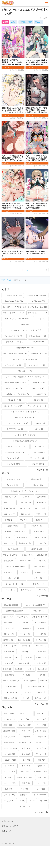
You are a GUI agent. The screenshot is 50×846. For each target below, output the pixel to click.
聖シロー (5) (9, 634)
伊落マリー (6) (37, 526)
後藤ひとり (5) (39, 566)
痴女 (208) (26, 754)
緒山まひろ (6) (40, 537)
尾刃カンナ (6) (39, 532)
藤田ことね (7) (40, 508)
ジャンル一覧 (42, 812)
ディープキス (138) (24, 777)
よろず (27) (40, 319)
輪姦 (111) (9, 789)
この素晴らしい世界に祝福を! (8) (16, 394)
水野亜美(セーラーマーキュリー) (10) (25, 491)
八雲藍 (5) (25, 572)
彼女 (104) (24, 795)
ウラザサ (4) (9, 652)
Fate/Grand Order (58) (14, 301)
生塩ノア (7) (25, 508)
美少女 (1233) (25, 713)
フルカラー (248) (10, 748)
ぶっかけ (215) (10, 754)
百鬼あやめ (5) (27, 555)
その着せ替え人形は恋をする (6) (25, 441)
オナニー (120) (10, 783)
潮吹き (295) (9, 742)
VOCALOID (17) (38, 342)
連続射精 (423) (9, 731)
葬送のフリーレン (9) (14, 388)
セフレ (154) (9, 766)
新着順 (5, 22)
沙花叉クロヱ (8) (25, 502)
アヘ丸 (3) (27, 675)
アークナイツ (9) (39, 383)
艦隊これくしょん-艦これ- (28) (17, 319)
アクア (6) (24, 520)
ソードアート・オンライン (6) (16, 423)
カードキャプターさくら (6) (25, 435)
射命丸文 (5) (8, 561)
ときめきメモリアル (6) (14, 464)
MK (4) (17, 657)
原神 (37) (6, 307)
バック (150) (24, 772)
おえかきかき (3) (40, 663)
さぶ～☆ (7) (23, 622)
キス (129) (42, 777)
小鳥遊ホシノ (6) (25, 543)
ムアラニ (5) (41, 561)
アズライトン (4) (10, 646)
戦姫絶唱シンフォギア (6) (15, 452)
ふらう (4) (28, 657)
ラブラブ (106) (9, 795)
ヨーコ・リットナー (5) (15, 584)
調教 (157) (42, 760)
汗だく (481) (41, 725)
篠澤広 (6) (9, 520)
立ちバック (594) (25, 725)
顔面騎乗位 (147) (40, 772)
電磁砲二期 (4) (41, 657)
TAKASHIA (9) (38, 611)
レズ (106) (41, 789)
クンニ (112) (41, 783)
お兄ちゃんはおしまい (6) (15, 446)
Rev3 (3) (41, 692)
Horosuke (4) (41, 646)
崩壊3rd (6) (40, 423)
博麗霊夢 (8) (41, 502)
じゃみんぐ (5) (41, 640)
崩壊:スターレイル (8, 259)
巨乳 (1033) (41, 713)
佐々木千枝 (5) (26, 590)
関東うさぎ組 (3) (10, 698)
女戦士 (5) (38, 578)
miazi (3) (43, 681)
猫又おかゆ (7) (9, 514)
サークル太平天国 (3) (11, 681)
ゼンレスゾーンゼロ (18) (13, 336)
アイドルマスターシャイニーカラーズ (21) (25, 330)
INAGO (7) (8, 622)
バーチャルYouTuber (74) (36, 295)
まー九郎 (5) (41, 634)
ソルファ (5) (25, 634)
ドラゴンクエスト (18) (37, 336)
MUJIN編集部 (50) (11, 605)
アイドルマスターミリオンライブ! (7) (25, 412)
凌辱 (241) (26, 748)
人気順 (13, 22)
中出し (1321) (9, 713)
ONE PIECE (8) (38, 388)
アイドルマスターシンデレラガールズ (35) (31, 307)
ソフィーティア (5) (10, 555)
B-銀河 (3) (7, 669)
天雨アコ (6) (8, 543)
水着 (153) (26, 766)
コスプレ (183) (10, 760)
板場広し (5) (8, 640)
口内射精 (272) (25, 742)
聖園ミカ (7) (41, 514)
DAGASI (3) (42, 669)
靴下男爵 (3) (10, 675)
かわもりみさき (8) (39, 617)
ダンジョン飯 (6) (12, 458)
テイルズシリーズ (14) (13, 365)
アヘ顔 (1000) (9, 719)
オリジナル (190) (13, 479)
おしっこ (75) (25, 806)
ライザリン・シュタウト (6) (15, 532)
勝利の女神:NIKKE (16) (25, 348)
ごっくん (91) (8, 801)
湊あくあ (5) (42, 555)
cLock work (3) (11, 692)
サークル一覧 (42, 704)
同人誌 (9, 280)
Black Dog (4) (26, 652)
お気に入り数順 (25, 22)
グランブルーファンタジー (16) (15, 353)
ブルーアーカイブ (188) (13, 295)
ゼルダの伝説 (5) (38, 464)
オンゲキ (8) (38, 400)
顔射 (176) (27, 760)
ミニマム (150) (9, 772)
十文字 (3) (30, 669)
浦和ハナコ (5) (40, 572)
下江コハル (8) (26, 497)
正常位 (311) (26, 737)
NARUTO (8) (41, 394)
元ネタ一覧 (43, 470)
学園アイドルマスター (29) (13, 313)
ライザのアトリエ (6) (15, 429)
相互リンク (6, 831)
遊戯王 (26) (25, 324)
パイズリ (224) (40, 748)
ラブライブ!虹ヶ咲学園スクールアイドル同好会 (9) (25, 377)
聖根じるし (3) (40, 698)
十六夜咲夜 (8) (9, 508)
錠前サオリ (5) (38, 584)
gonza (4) (26, 646)
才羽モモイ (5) (9, 590)
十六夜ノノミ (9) (9, 497)
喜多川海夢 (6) (22, 537)
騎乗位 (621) (8, 725)
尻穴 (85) (43, 801)
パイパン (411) (25, 731)
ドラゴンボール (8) (14, 400)
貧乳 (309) (42, 737)
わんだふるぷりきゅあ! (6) (25, 417)
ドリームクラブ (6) (36, 458)
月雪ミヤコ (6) (13, 526)
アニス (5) (42, 590)
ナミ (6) (7, 537)
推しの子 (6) (39, 446)
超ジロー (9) (8, 617)
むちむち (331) (10, 737)
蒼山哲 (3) (19, 669)
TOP (3, 280)
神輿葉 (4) (42, 652)
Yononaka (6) (40, 622)
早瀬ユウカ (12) (37, 479)
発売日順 (38, 22)
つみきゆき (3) (23, 663)
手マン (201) (41, 754)
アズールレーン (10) (25, 371)
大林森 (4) (7, 657)
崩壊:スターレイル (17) (14, 342)
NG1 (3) (42, 675)
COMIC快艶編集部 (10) (14, 611)
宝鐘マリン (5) (9, 572)
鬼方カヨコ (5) (13, 549)
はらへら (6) (26, 628)
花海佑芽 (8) (42, 497)
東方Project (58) (38, 301)
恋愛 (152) (41, 766)
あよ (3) (27, 692)
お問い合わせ (7, 821)
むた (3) (26, 698)
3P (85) (32, 801)
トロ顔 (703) (41, 719)
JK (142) (7, 777)
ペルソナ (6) (38, 429)
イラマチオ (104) (39, 795)
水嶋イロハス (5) (24, 640)
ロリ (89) (21, 801)
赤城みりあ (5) (37, 549)
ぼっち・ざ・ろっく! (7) (13, 406)
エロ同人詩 (5, 67)
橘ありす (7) (26, 514)
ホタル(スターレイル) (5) (15, 566)
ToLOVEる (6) (39, 452)
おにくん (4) (8, 663)
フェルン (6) (41, 543)
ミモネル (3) (11, 686)
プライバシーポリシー (11, 826)
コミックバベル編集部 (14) (35, 605)
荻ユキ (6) (42, 628)
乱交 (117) (26, 783)
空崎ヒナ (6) (40, 520)
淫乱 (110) (25, 789)
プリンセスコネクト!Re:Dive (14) (25, 359)
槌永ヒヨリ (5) (13, 578)
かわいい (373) (41, 731)
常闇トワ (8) (8, 502)
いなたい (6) (9, 628)
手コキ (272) (41, 742)
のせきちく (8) (22, 617)
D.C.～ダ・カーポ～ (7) (37, 406)
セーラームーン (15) (39, 353)
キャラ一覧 (43, 595)
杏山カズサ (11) (12, 485)
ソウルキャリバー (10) (37, 365)
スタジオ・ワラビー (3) (35, 686)
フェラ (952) (25, 719)
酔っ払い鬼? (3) (30, 681)
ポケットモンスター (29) (37, 313)
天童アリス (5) (25, 561)
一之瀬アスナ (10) (36, 485)
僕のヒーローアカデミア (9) (15, 383)
